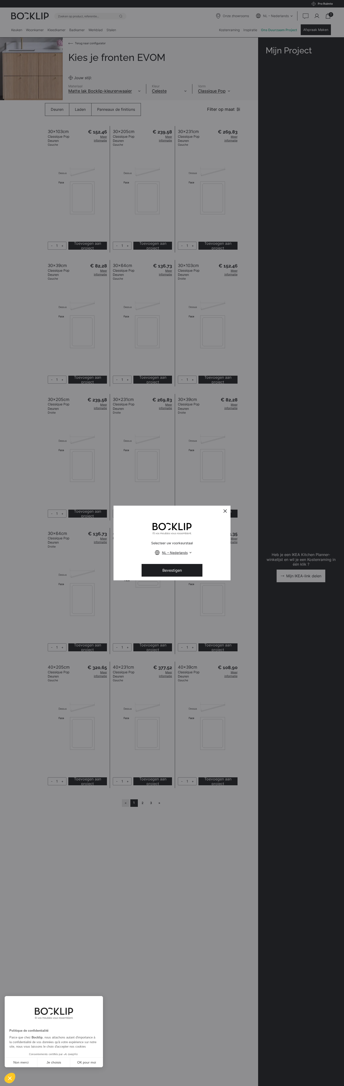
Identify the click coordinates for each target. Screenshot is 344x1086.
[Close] (225, 511)
